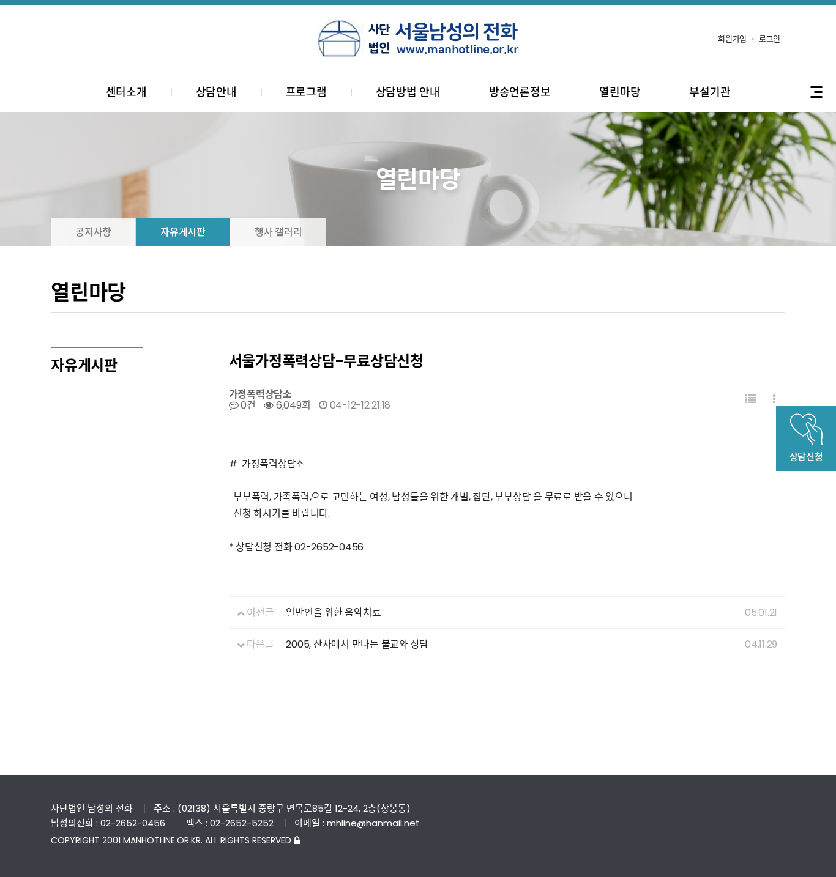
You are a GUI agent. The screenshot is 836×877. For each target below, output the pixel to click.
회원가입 (732, 39)
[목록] (751, 399)
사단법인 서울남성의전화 (418, 38)
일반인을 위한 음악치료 (333, 612)
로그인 (769, 39)
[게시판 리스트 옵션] (774, 399)
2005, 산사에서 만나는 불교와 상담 (357, 644)
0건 (246, 405)
